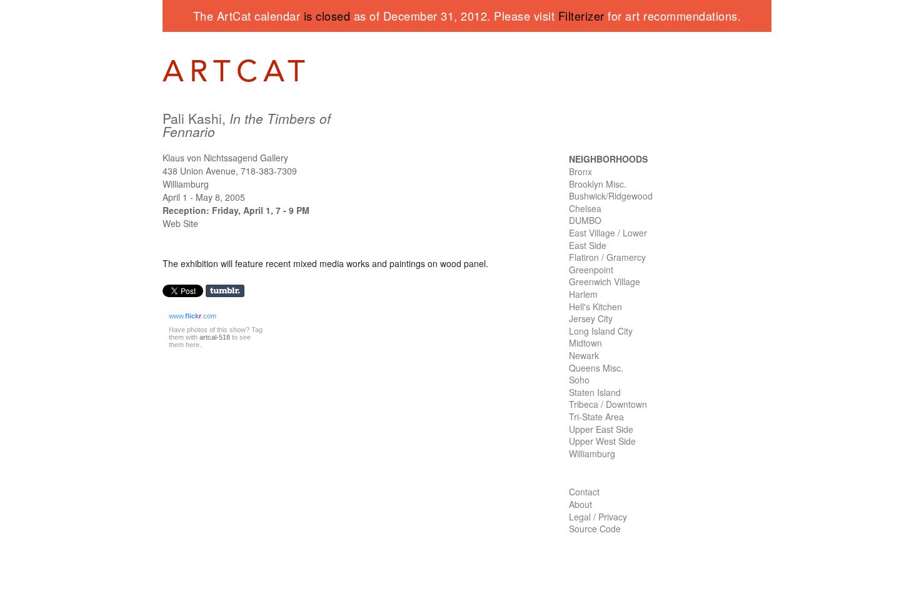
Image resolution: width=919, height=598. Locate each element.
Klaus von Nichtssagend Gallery (225, 157)
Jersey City (591, 318)
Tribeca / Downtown (608, 404)
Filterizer (581, 16)
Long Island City (601, 331)
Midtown (585, 343)
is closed (327, 16)
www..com (192, 316)
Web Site (180, 223)
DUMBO (585, 220)
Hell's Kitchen (595, 306)
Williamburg (592, 453)
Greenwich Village (604, 281)
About (580, 504)
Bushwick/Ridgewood (611, 196)
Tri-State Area (596, 416)
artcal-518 (214, 337)
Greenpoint (591, 269)
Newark (584, 355)
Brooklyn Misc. (597, 184)
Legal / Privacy (598, 516)
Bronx (580, 171)
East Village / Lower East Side (608, 238)
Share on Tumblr (229, 291)
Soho (579, 379)
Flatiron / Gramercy (607, 257)
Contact (584, 491)
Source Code (595, 528)
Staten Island (595, 392)
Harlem (583, 294)
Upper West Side (602, 441)
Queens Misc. (596, 368)
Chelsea (585, 208)
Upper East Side (601, 429)
